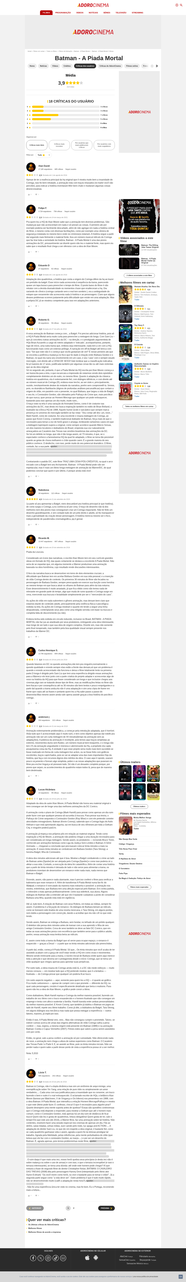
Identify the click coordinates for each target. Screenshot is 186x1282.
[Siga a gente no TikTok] (56, 1258)
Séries (106, 13)
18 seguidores (43, 493)
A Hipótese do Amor (127, 859)
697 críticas (59, 541)
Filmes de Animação (65, 51)
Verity (121, 854)
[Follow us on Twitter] (41, 1258)
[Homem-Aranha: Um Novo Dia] (125, 295)
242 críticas (56, 1076)
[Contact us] (63, 1258)
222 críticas (56, 720)
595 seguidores (44, 1076)
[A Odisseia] (125, 314)
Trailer (136, 300)
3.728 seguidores (45, 211)
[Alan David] (31, 167)
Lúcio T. (42, 1072)
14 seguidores (43, 793)
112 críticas (55, 493)
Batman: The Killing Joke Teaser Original (150, 246)
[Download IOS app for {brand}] (89, 1257)
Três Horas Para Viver (128, 849)
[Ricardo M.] (31, 539)
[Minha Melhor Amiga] (125, 826)
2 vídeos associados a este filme (139, 275)
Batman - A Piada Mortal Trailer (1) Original (148, 261)
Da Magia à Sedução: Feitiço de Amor (135, 878)
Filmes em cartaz (39, 51)
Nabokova (43, 490)
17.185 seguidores (45, 169)
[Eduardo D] (31, 266)
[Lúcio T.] (31, 1073)
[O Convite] (125, 353)
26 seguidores (43, 323)
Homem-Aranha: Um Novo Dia (147, 287)
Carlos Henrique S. (48, 650)
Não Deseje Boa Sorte (128, 839)
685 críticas (59, 169)
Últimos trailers (139, 806)
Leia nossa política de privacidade (145, 1277)
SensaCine (124, 1260)
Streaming (137, 13)
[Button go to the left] (152, 66)
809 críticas (59, 654)
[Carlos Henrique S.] (31, 651)
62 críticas (55, 269)
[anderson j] (31, 718)
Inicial (29, 51)
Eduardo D (44, 265)
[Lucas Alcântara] (31, 790)
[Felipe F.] (31, 209)
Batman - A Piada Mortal (82, 51)
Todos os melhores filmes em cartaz (139, 406)
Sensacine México (135, 1263)
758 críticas (58, 211)
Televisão (121, 13)
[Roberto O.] (31, 321)
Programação (63, 13)
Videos (79, 13)
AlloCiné (123, 1256)
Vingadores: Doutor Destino (130, 864)
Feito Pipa (123, 873)
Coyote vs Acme (141, 383)
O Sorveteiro (124, 869)
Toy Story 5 (139, 325)
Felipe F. (42, 208)
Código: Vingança (126, 844)
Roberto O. (44, 320)
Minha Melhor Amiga (142, 818)
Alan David (44, 166)
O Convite (138, 345)
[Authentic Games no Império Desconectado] (125, 372)
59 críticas (55, 323)
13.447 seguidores (45, 541)
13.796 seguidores (45, 654)
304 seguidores (44, 720)
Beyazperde (145, 1260)
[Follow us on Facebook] (33, 1258)
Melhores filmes (35, 1228)
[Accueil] (93, 5)
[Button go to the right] (156, 66)
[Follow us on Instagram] (48, 1258)
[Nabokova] (31, 491)
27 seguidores (43, 269)
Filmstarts (143, 1256)
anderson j (43, 717)
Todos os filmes (52, 51)
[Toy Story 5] (125, 333)
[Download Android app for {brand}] (97, 1257)
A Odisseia (139, 306)
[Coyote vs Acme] (125, 391)
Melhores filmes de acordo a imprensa (44, 1232)
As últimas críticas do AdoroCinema (43, 1225)
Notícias (93, 13)
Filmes (46, 13)
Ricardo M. (43, 538)
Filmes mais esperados (139, 887)
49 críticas (55, 793)
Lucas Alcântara (46, 789)
